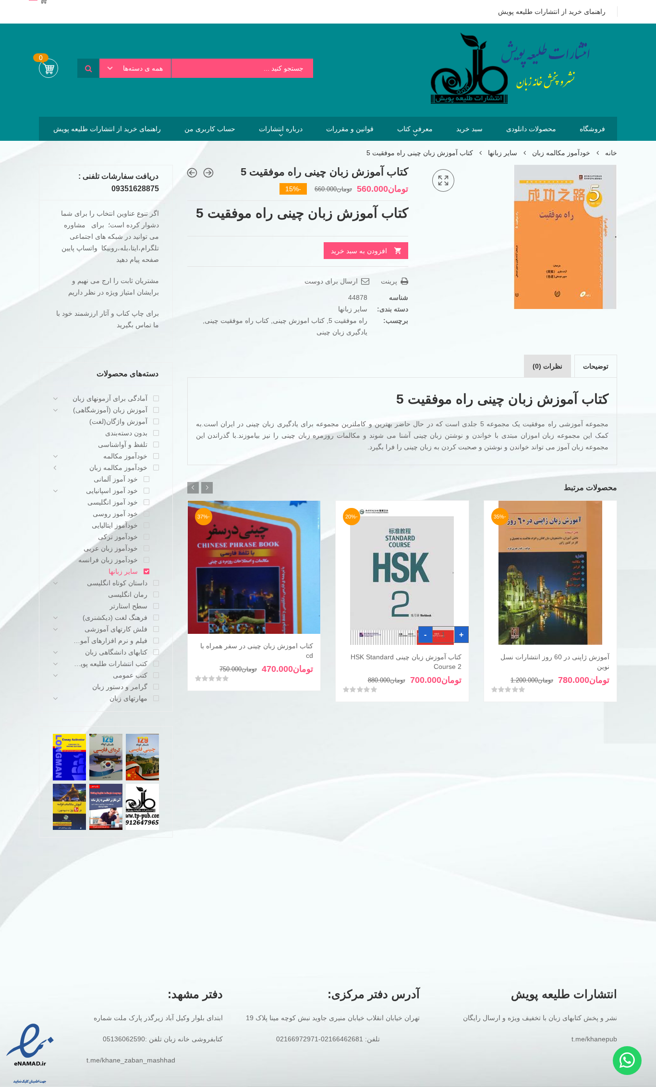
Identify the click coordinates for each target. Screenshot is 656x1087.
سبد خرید (469, 129)
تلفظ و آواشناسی (122, 444)
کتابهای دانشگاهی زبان (116, 652)
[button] (443, 181)
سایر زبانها (502, 153)
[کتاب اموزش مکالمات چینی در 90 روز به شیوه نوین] (192, 173)
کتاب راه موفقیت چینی (237, 320)
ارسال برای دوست (332, 281)
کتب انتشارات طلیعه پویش (109, 663)
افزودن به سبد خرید (359, 251)
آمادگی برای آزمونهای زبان (110, 398)
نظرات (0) (547, 366)
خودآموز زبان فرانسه (108, 560)
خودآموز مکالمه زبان (561, 153)
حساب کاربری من (209, 129)
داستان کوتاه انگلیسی (117, 583)
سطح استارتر (128, 606)
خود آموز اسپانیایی (112, 490)
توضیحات (595, 366)
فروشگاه (592, 129)
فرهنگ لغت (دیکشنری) (115, 617)
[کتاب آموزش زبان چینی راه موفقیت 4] (208, 173)
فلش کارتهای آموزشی (116, 629)
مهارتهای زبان (128, 698)
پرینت (390, 281)
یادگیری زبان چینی (341, 332)
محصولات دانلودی (531, 129)
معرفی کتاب (415, 129)
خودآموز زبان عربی (111, 548)
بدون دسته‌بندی (126, 433)
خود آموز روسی (115, 514)
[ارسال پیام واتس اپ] (627, 1060)
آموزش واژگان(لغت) (118, 421)
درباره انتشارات (281, 129)
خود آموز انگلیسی (112, 502)
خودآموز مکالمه (125, 456)
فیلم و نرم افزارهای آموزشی (109, 640)
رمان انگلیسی (127, 594)
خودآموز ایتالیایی (115, 525)
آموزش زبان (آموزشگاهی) (110, 410)
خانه (611, 153)
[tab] (595, 366)
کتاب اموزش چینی (299, 320)
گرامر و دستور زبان (119, 687)
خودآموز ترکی (118, 537)
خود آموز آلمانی (116, 479)
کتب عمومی (130, 675)
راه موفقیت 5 (347, 320)
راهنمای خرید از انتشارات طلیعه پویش (107, 129)
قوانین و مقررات (350, 129)
